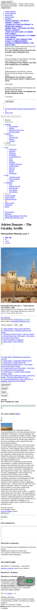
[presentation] (20, 245)
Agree (29, 581)
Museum (9, 121)
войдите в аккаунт (7, 568)
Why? (18, 414)
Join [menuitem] (11, 113)
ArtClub (10, 144)
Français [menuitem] (25, 109)
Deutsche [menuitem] (31, 109)
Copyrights (4, 608)
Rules (10, 606)
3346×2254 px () (22, 319)
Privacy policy (25, 606)
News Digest (9, 101)
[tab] (8, 237)
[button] (10, 11)
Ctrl (16, 325)
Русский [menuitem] (8, 109)
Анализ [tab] (7, 243)
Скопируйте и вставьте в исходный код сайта (17, 582)
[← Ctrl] (12, 341)
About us (12, 604)
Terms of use (16, 606)
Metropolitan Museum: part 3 (20, 321)
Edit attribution (5, 318)
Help (2, 604)
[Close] (1, 519)
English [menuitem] (13, 109)
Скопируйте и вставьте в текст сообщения (15, 587)
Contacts (18, 604)
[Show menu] (14, 2)
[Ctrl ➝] (18, 359)
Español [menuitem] (19, 109)
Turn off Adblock (6, 511)
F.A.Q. (6, 604)
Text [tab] (7, 241)
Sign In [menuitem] (7, 113)
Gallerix (10, 593)
